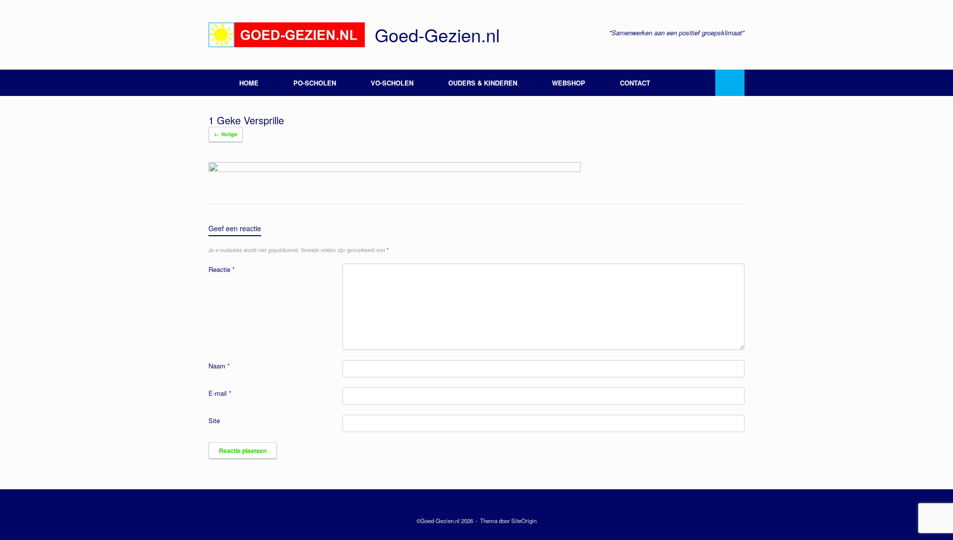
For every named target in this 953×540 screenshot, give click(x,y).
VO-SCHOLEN (392, 83)
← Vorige (225, 134)
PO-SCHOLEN (314, 83)
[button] (730, 83)
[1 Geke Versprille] (394, 169)
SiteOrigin (524, 521)
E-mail (219, 393)
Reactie (221, 269)
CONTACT (635, 83)
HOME (249, 83)
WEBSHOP (568, 83)
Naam (219, 365)
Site (214, 420)
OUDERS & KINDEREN (482, 83)
